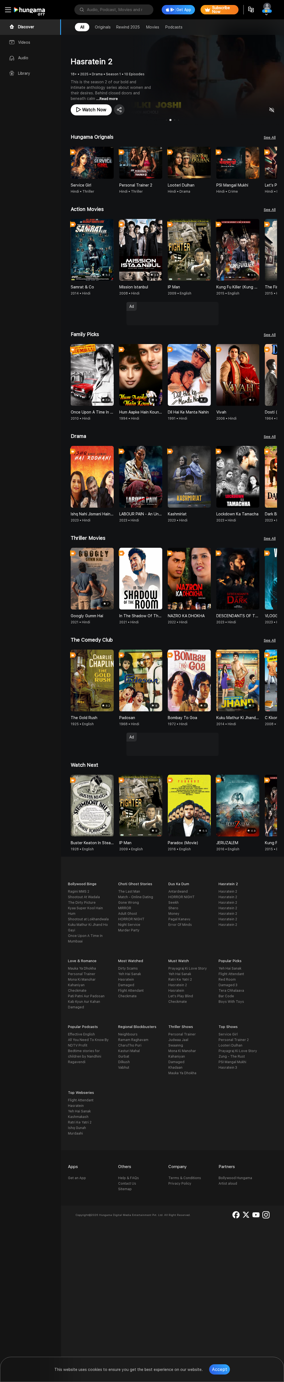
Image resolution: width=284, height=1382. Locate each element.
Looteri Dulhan (230, 1045)
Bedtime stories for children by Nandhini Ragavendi (84, 1056)
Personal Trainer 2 (234, 1040)
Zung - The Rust (232, 1056)
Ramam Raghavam (133, 1040)
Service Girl (228, 1034)
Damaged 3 (228, 985)
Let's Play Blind (180, 996)
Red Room (227, 979)
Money (173, 914)
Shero (173, 908)
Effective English (81, 1034)
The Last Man (129, 891)
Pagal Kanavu (179, 919)
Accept (219, 1369)
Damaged (76, 1007)
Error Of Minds (180, 925)
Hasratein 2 (228, 891)
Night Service (129, 925)
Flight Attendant (131, 991)
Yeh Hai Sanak (129, 974)
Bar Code (226, 996)
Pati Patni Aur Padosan (86, 996)
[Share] (119, 109)
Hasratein (126, 979)
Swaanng (175, 1045)
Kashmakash (78, 1117)
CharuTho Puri (129, 1045)
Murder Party (129, 930)
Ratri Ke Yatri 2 (180, 979)
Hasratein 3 (228, 1068)
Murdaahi (75, 1133)
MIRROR (124, 908)
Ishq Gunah (77, 1128)
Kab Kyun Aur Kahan (84, 1002)
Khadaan (175, 1068)
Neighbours (128, 1034)
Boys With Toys (231, 1002)
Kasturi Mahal (129, 1051)
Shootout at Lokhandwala (88, 919)
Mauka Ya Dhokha (82, 968)
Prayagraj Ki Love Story (187, 968)
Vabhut (123, 1068)
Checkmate (77, 991)
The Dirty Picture (82, 903)
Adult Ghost (127, 914)
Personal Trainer (81, 974)
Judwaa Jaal (178, 1040)
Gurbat (123, 1056)
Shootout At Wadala (84, 897)
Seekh (173, 903)
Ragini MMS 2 (78, 891)
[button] (272, 162)
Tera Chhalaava (231, 991)
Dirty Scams (128, 968)
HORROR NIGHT (131, 919)
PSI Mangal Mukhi (232, 1062)
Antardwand (178, 891)
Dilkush (124, 1062)
